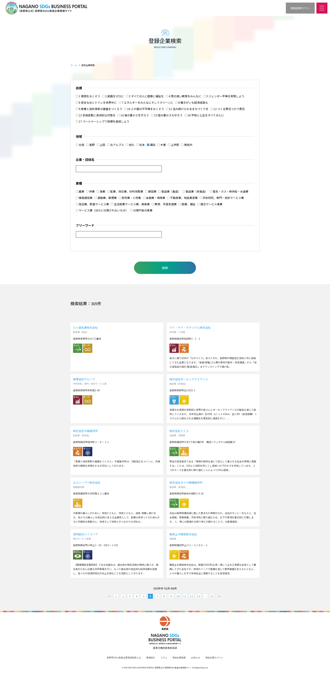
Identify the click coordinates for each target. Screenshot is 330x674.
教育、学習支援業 (165, 204)
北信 (81, 145)
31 (212, 596)
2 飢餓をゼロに (114, 96)
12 (191, 596)
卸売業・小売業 (131, 198)
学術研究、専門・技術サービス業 (223, 198)
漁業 (102, 191)
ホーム (73, 65)
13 (198, 596)
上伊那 (174, 145)
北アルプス (116, 145)
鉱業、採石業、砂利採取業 (126, 191)
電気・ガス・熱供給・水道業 (230, 191)
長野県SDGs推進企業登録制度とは (124, 657)
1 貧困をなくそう (89, 96)
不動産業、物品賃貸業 (183, 198)
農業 (81, 191)
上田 (102, 145)
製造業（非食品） (196, 191)
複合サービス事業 (211, 204)
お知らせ (195, 657)
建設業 (151, 191)
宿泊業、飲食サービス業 (93, 204)
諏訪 (152, 145)
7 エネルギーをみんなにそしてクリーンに (147, 102)
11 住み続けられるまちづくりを (188, 109)
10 (177, 596)
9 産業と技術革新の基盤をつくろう (100, 109)
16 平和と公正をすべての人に (205, 115)
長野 (92, 145)
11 (184, 596)
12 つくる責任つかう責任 (229, 109)
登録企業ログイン (214, 657)
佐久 (131, 145)
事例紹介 (150, 657)
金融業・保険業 (155, 198)
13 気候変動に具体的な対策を (97, 115)
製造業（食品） (171, 191)
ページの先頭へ (323, 667)
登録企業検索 (179, 657)
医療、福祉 (188, 204)
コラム (164, 657)
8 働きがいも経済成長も (193, 102)
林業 (92, 191)
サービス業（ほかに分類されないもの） (103, 210)
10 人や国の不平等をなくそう (145, 109)
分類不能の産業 (142, 210)
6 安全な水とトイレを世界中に (97, 102)
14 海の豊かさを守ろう (134, 115)
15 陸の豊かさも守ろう (168, 115)
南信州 (187, 145)
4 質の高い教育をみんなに (184, 96)
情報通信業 (85, 198)
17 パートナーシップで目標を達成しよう (103, 121)
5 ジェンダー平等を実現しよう (225, 96)
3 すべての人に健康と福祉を (146, 96)
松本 (142, 145)
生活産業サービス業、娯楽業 (131, 204)
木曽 (163, 145)
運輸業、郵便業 (107, 198)
